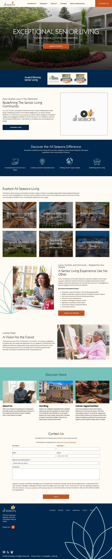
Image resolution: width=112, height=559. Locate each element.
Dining (70, 298)
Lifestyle (43, 3)
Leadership (76, 510)
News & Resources (77, 3)
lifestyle (44, 341)
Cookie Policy (46, 488)
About (53, 3)
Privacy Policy (36, 556)
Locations (31, 3)
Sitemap (54, 556)
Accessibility (46, 556)
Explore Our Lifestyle (71, 313)
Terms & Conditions (31, 488)
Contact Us (104, 3)
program (61, 281)
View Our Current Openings (66, 442)
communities (23, 115)
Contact (92, 510)
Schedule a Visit (15, 127)
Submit (56, 497)
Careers (63, 3)
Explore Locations (56, 46)
